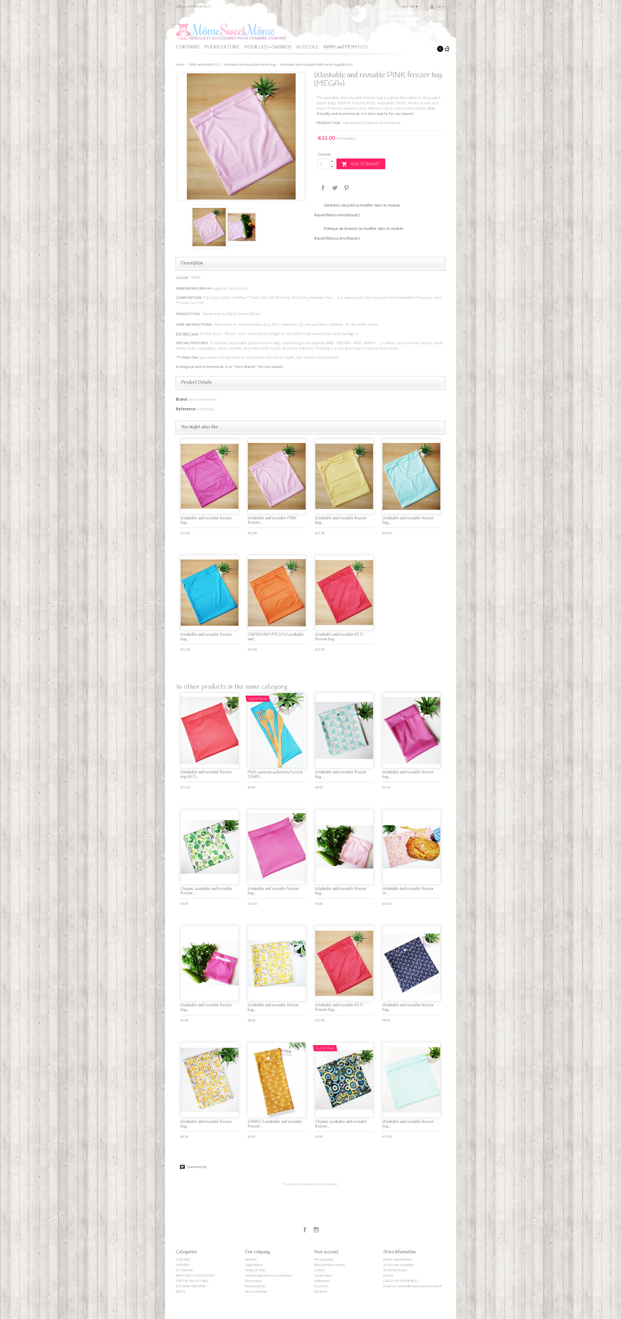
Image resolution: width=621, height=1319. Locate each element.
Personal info (323, 1259)
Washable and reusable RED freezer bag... (339, 637)
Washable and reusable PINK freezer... (272, 521)
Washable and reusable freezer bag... (206, 521)
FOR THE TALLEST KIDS (192, 1281)
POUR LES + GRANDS (268, 47)
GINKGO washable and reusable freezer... (275, 1124)
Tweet (335, 188)
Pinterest (346, 188)
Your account (326, 1252)
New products (255, 1286)
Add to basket (361, 164)
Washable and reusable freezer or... (408, 891)
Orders (319, 1270)
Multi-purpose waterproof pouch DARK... (275, 775)
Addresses (321, 1281)
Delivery (251, 1259)
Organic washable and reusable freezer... (206, 891)
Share (323, 188)
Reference (186, 409)
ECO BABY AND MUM (191, 1286)
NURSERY (182, 1265)
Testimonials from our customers (268, 1275)
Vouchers (321, 1286)
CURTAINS (187, 47)
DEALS (180, 1291)
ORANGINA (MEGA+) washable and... (276, 637)
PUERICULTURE (222, 47)
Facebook (305, 1230)
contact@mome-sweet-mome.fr (419, 1286)
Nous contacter (256, 1291)
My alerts (320, 1291)
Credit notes (323, 1275)
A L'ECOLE (307, 47)
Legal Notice (254, 1265)
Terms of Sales (255, 1270)
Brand (181, 399)
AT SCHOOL (184, 1270)
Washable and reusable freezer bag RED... (206, 775)
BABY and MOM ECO (345, 47)
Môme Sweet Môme (202, 399)
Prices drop (253, 1281)
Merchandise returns (329, 1265)
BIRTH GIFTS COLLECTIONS (195, 1275)
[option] (241, 136)
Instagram (316, 1230)
